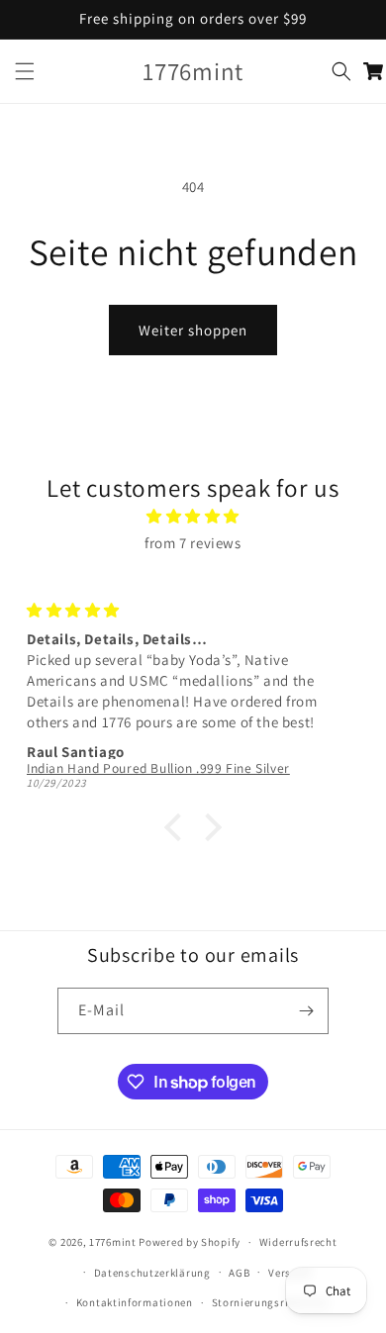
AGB (239, 1273)
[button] (25, 71)
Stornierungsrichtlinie (270, 1302)
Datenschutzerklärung (152, 1273)
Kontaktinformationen (134, 1302)
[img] (193, 516)
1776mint (114, 1242)
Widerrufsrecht (298, 1242)
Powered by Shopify (190, 1242)
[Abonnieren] (306, 1011)
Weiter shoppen (193, 330)
